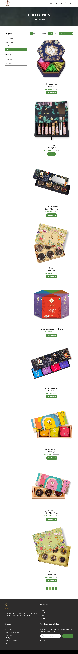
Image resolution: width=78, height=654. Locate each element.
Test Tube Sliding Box (51, 146)
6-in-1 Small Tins (51, 573)
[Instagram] (45, 640)
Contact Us (43, 618)
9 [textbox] (49, 33)
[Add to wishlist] (71, 59)
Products (43, 610)
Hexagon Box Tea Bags (51, 85)
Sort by (56, 33)
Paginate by (44, 33)
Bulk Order (52, 154)
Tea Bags (9, 63)
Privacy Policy (9, 635)
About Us (43, 613)
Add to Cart (52, 92)
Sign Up (67, 636)
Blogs (42, 616)
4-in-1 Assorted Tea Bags (51, 389)
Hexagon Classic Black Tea (51, 329)
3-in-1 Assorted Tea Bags (51, 450)
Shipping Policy (9, 638)
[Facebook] (40, 640)
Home (35, 19)
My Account (8, 629)
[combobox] (50, 33)
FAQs (6, 643)
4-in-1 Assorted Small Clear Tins (51, 207)
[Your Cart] (66, 3)
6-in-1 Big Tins (51, 269)
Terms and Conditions (11, 641)
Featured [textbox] (62, 33)
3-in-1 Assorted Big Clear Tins (51, 511)
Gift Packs (9, 49)
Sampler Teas (10, 67)
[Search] (71, 3)
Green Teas (9, 38)
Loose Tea (9, 59)
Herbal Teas (10, 46)
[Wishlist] (61, 3)
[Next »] (56, 588)
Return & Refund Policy (12, 632)
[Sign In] (56, 3)
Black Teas (9, 42)
